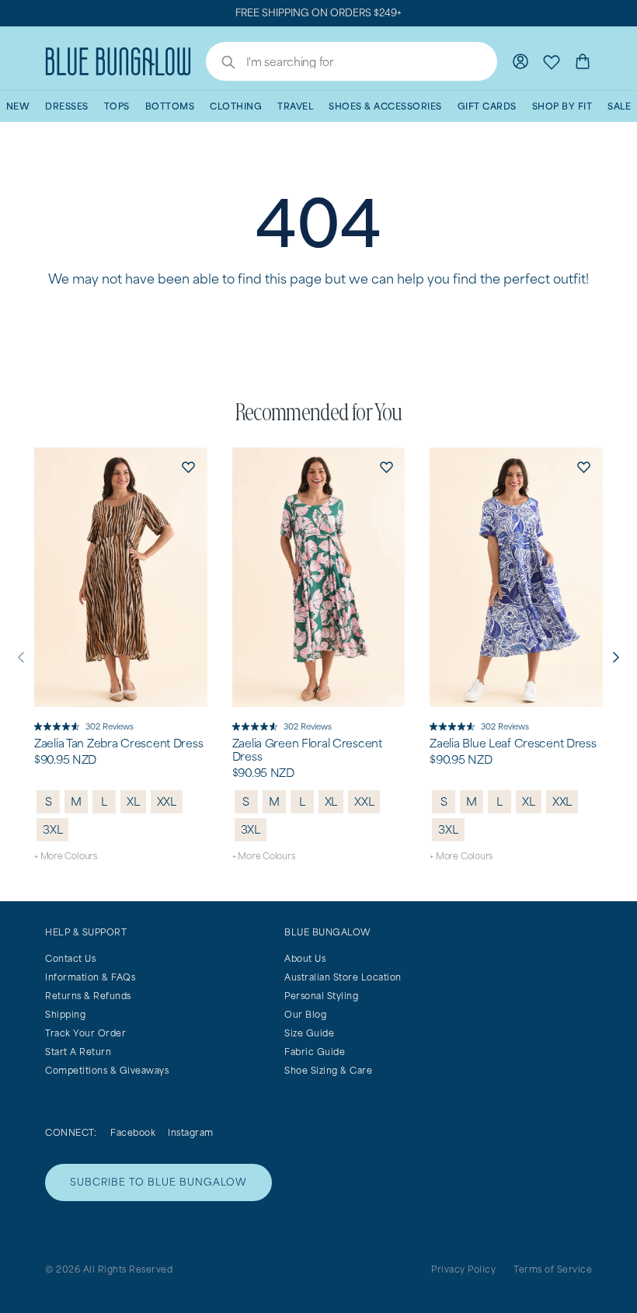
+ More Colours (65, 856)
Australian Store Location (343, 977)
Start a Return (78, 1052)
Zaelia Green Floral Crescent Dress (307, 750)
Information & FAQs (90, 977)
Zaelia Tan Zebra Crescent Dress (118, 743)
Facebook (132, 1132)
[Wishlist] (551, 61)
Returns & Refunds (88, 996)
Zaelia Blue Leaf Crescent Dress (513, 743)
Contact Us (70, 958)
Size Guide (309, 1033)
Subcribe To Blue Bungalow (158, 1182)
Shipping (65, 1014)
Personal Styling (321, 996)
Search (221, 64)
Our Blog (305, 1014)
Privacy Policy (463, 1269)
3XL (52, 829)
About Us (304, 958)
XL (133, 801)
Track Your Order (85, 1033)
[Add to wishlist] (188, 466)
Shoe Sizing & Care (328, 1070)
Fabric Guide (314, 1052)
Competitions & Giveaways (107, 1070)
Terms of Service (552, 1269)
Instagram (191, 1132)
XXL (166, 801)
